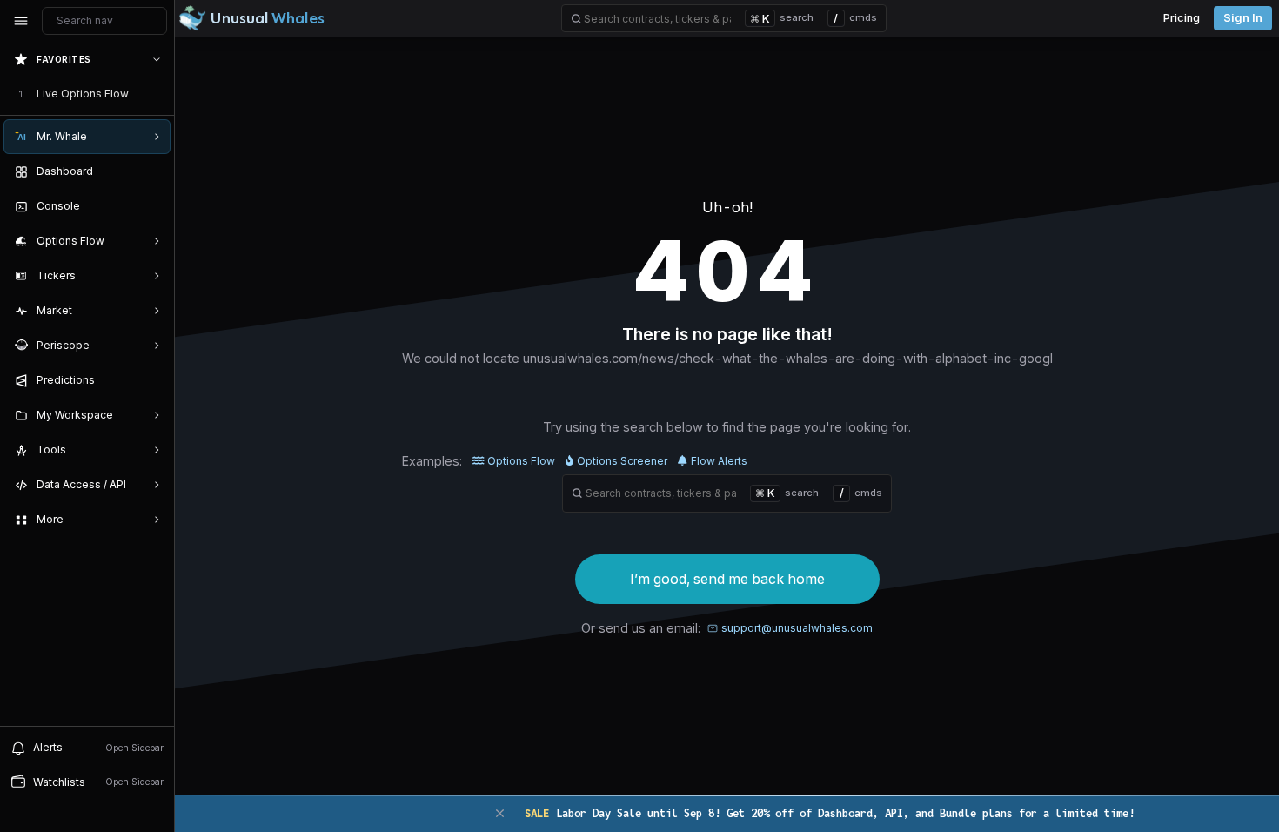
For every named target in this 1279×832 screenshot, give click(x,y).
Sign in (1242, 17)
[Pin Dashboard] (153, 171)
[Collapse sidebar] (21, 21)
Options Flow (521, 460)
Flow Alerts (719, 460)
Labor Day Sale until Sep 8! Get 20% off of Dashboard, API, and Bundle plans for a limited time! (830, 813)
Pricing (1181, 17)
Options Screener (622, 460)
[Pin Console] (153, 206)
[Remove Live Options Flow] (158, 94)
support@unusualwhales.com (797, 627)
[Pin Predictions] (153, 380)
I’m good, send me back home (727, 578)
